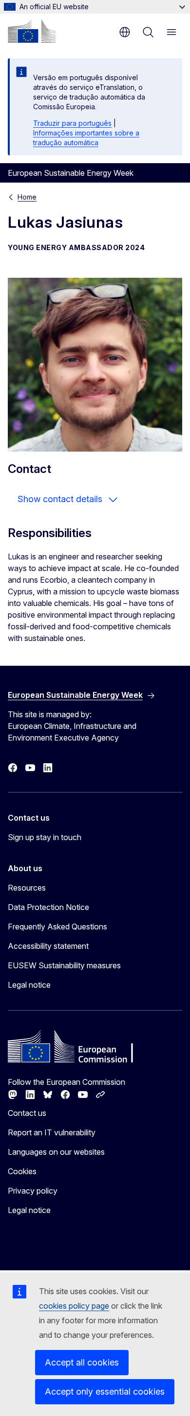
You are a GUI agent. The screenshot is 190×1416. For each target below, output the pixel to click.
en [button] (124, 32)
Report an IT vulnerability (51, 1132)
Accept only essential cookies (105, 1391)
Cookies (22, 1171)
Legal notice (29, 985)
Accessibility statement (48, 946)
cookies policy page (74, 1306)
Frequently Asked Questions (57, 926)
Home (27, 197)
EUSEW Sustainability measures (64, 965)
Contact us (27, 1113)
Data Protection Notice (48, 907)
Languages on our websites (56, 1152)
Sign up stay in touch (44, 837)
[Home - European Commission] (32, 31)
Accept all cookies (82, 1362)
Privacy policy (32, 1191)
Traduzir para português (72, 123)
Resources (27, 888)
